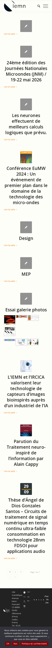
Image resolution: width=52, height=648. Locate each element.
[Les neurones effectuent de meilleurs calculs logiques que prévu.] (26, 104)
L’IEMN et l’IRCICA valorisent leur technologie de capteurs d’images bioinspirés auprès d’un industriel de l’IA (26, 391)
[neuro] (26, 430)
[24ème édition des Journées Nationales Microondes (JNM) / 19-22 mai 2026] (26, 52)
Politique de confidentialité (34, 643)
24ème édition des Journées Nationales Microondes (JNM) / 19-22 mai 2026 (26, 71)
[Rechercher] (37, 6)
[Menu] (44, 6)
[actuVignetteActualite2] (26, 157)
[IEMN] (21, 6)
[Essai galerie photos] (26, 299)
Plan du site (47, 599)
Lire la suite (9, 33)
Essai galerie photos (26, 310)
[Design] (26, 227)
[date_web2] (26, 489)
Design (26, 238)
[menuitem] (37, 6)
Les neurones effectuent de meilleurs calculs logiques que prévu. (26, 123)
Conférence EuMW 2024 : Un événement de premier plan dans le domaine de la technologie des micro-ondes (26, 185)
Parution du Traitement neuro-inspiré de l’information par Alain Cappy (26, 452)
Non (15, 643)
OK (7, 643)
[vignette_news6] (26, 366)
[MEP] (26, 263)
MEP (26, 274)
